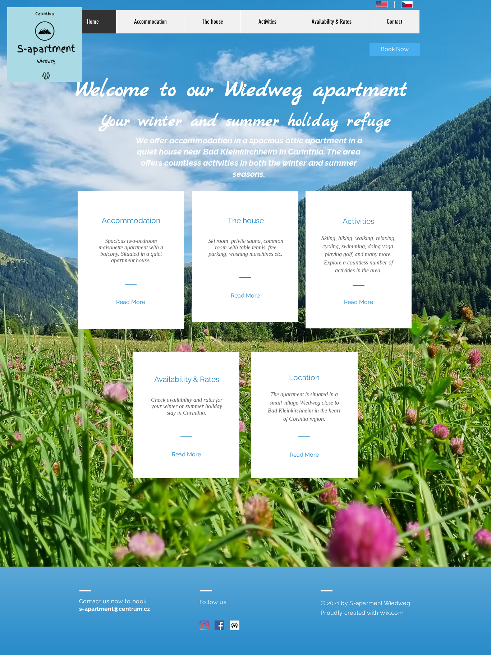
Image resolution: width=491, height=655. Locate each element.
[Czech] (407, 4)
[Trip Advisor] (234, 625)
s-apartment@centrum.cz (114, 608)
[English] (381, 4)
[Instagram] (204, 625)
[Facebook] (219, 625)
